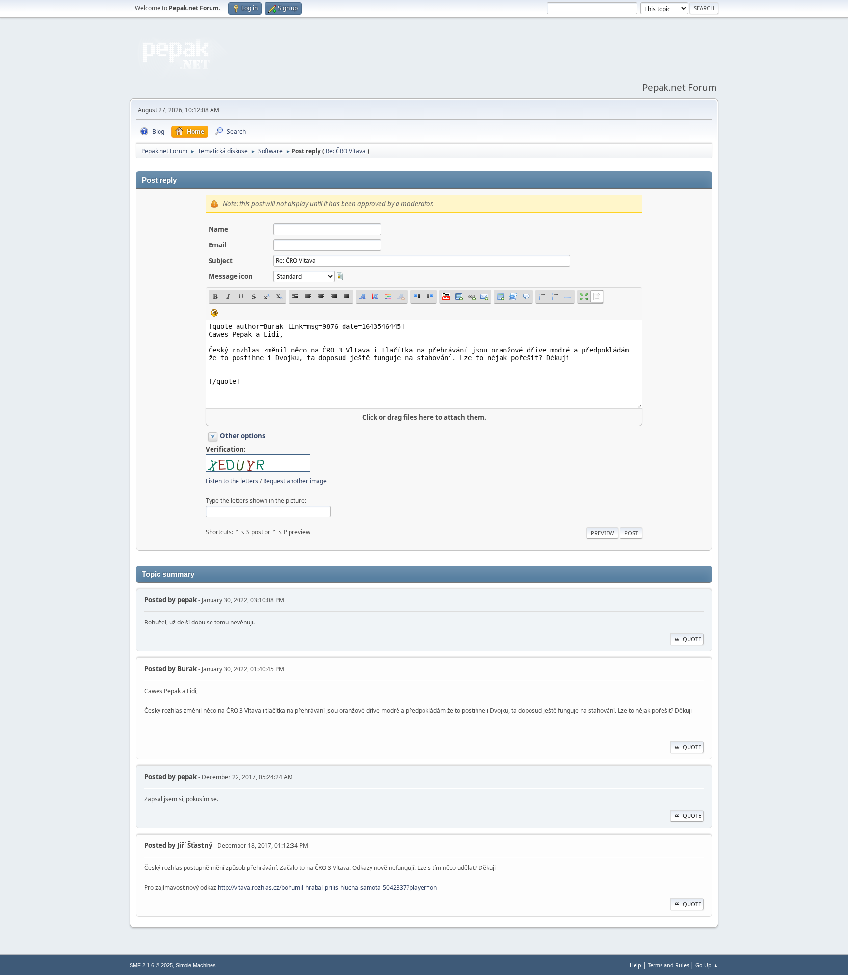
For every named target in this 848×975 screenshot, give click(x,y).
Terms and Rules (668, 965)
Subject (221, 260)
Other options (242, 436)
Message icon (231, 276)
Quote (692, 639)
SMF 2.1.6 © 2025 (151, 965)
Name (218, 229)
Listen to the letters (232, 481)
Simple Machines (196, 965)
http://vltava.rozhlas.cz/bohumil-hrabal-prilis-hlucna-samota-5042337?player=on (327, 887)
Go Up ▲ (706, 965)
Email (217, 245)
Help (635, 965)
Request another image (295, 481)
